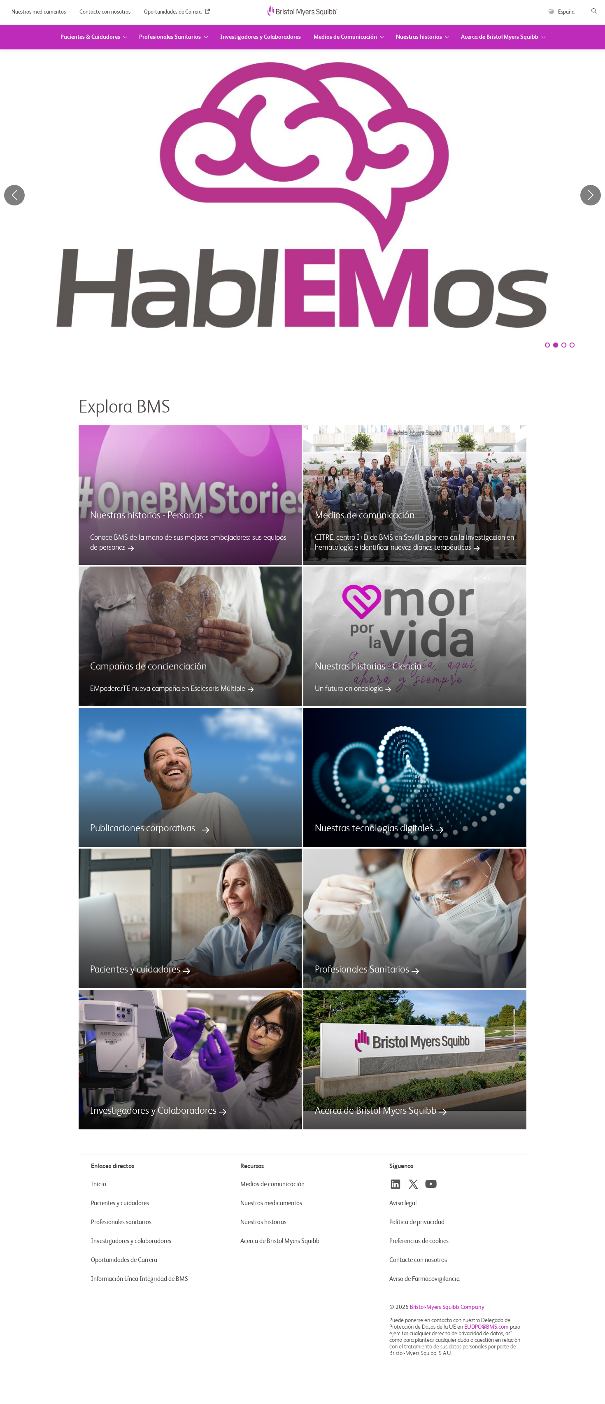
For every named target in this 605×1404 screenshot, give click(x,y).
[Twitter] (413, 1184)
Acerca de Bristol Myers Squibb (279, 1241)
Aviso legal (403, 1203)
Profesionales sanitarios (121, 1222)
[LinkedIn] (395, 1184)
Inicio (98, 1184)
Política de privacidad (416, 1222)
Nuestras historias (263, 1222)
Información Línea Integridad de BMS (139, 1279)
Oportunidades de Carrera (173, 12)
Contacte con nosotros (105, 12)
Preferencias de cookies (419, 1241)
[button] (590, 195)
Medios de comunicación (272, 1184)
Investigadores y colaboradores (131, 1241)
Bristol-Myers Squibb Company (447, 1307)
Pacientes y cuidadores (120, 1203)
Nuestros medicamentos (39, 12)
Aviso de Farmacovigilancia (424, 1279)
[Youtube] (431, 1184)
